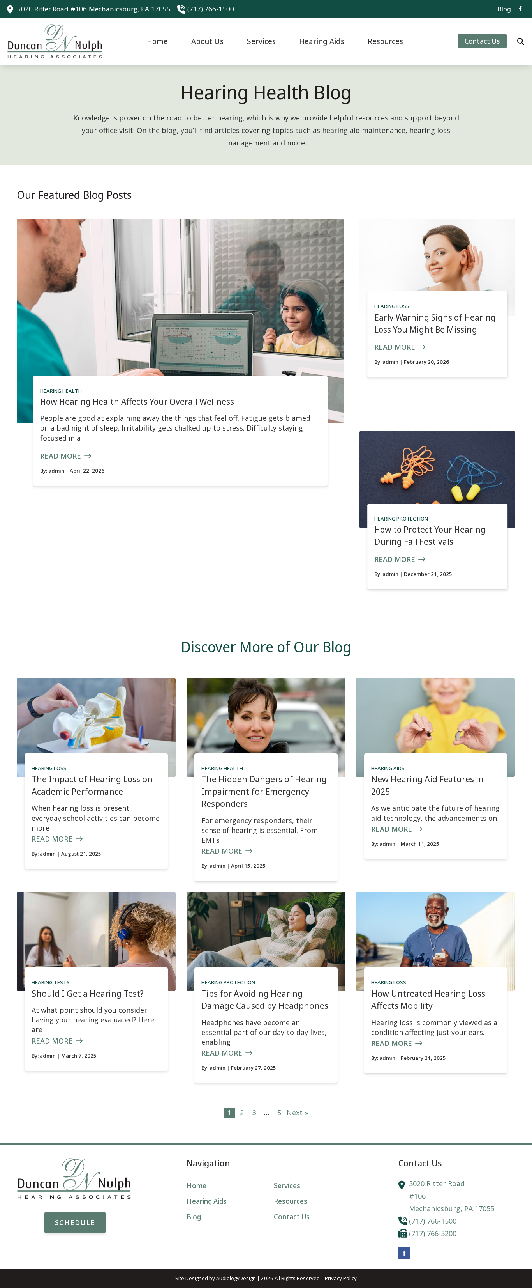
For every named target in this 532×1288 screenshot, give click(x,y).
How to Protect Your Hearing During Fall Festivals (430, 535)
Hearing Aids (388, 768)
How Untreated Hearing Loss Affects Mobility (428, 999)
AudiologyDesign (236, 1278)
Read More (60, 456)
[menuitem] (502, 9)
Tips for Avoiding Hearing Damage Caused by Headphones (264, 999)
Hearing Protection (401, 518)
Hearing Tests (51, 982)
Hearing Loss (391, 306)
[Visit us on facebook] (520, 8)
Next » (297, 1112)
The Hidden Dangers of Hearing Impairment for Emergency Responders (264, 791)
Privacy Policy (341, 1278)
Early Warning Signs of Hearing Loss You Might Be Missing (435, 323)
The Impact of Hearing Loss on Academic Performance (92, 785)
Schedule (75, 1222)
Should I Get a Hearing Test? (88, 993)
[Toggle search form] (520, 41)
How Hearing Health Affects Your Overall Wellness (137, 401)
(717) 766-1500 (210, 8)
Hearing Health (61, 390)
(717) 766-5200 (432, 1233)
